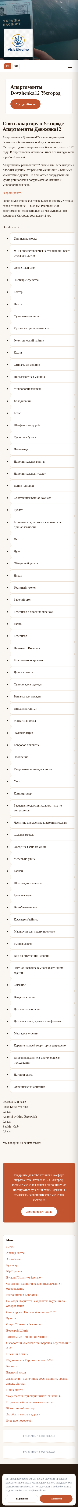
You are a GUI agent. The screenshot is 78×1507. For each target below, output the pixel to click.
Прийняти (56, 1498)
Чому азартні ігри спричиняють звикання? (33, 1396)
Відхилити (22, 1498)
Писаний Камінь (17, 1354)
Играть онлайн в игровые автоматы (29, 1402)
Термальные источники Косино (26, 1337)
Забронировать (12, 193)
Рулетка (11, 1318)
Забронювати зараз (39, 1211)
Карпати (11, 1366)
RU (16, 66)
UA (7, 66)
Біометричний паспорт (21, 1408)
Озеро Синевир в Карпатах (23, 1324)
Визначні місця (16, 1372)
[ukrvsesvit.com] (18, 43)
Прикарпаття (14, 1390)
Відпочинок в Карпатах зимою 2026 (29, 1360)
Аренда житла (15, 1253)
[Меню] (70, 66)
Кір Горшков (14, 1271)
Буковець (12, 1265)
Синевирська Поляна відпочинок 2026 (31, 1312)
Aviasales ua (13, 1259)
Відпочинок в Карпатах (21, 1295)
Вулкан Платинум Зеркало (23, 1277)
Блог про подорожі (18, 1420)
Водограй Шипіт (17, 1330)
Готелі (10, 1246)
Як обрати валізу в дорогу (23, 1414)
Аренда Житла (25, 104)
